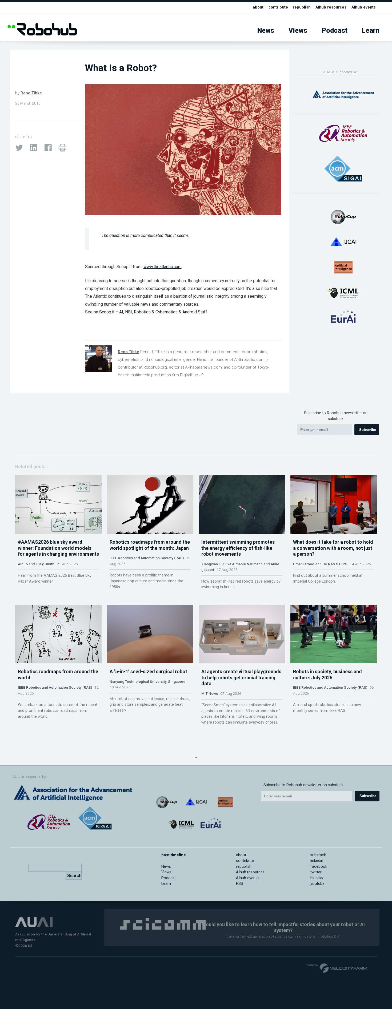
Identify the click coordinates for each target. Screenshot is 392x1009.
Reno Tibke (31, 93)
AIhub (23, 564)
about (258, 7)
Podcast (334, 30)
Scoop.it (106, 311)
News (265, 30)
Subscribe (367, 430)
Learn (370, 30)
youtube (317, 883)
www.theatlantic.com (162, 266)
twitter (316, 872)
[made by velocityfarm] (337, 967)
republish (302, 7)
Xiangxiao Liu (212, 564)
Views (298, 30)
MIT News (209, 693)
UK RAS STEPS (334, 564)
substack (318, 855)
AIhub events (363, 7)
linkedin (316, 860)
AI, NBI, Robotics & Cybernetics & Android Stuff (163, 311)
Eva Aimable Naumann (244, 564)
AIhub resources (330, 7)
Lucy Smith (45, 564)
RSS (239, 883)
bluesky (316, 878)
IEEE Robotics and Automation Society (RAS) (147, 558)
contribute (278, 7)
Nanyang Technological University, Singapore (147, 681)
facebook (318, 866)
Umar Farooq (303, 564)
